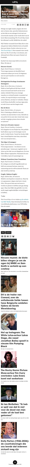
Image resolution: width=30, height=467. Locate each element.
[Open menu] (15, 462)
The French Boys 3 (6, 50)
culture (8, 232)
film (3, 232)
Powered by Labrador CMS (15, 464)
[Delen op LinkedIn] (20, 25)
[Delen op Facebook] (18, 25)
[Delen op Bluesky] (28, 25)
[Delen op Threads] (25, 25)
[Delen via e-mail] (23, 25)
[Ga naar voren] (15, 2)
